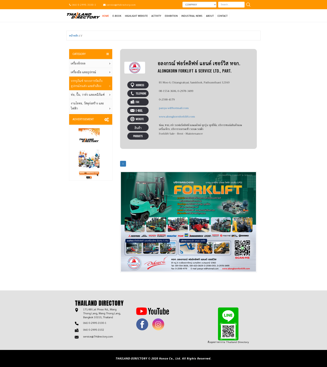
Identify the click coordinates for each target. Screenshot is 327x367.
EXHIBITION (171, 15)
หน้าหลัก (74, 35)
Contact (222, 15)
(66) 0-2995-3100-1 (84, 4)
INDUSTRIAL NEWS (192, 15)
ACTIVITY (156, 15)
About (210, 15)
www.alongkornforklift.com (177, 116)
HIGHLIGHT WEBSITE (136, 15)
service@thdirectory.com (121, 4)
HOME (105, 15)
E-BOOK (117, 15)
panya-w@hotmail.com (174, 108)
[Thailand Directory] (83, 15)
